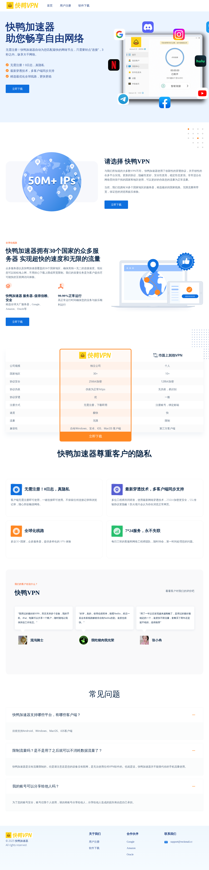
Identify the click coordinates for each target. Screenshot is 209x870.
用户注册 (94, 841)
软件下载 (94, 848)
